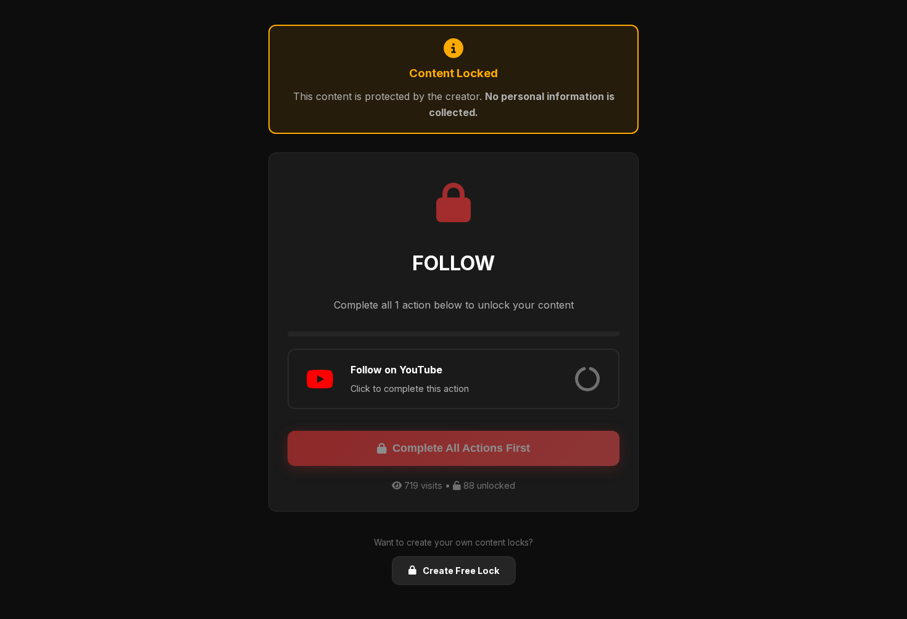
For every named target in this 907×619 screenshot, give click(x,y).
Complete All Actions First (461, 448)
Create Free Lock (461, 570)
